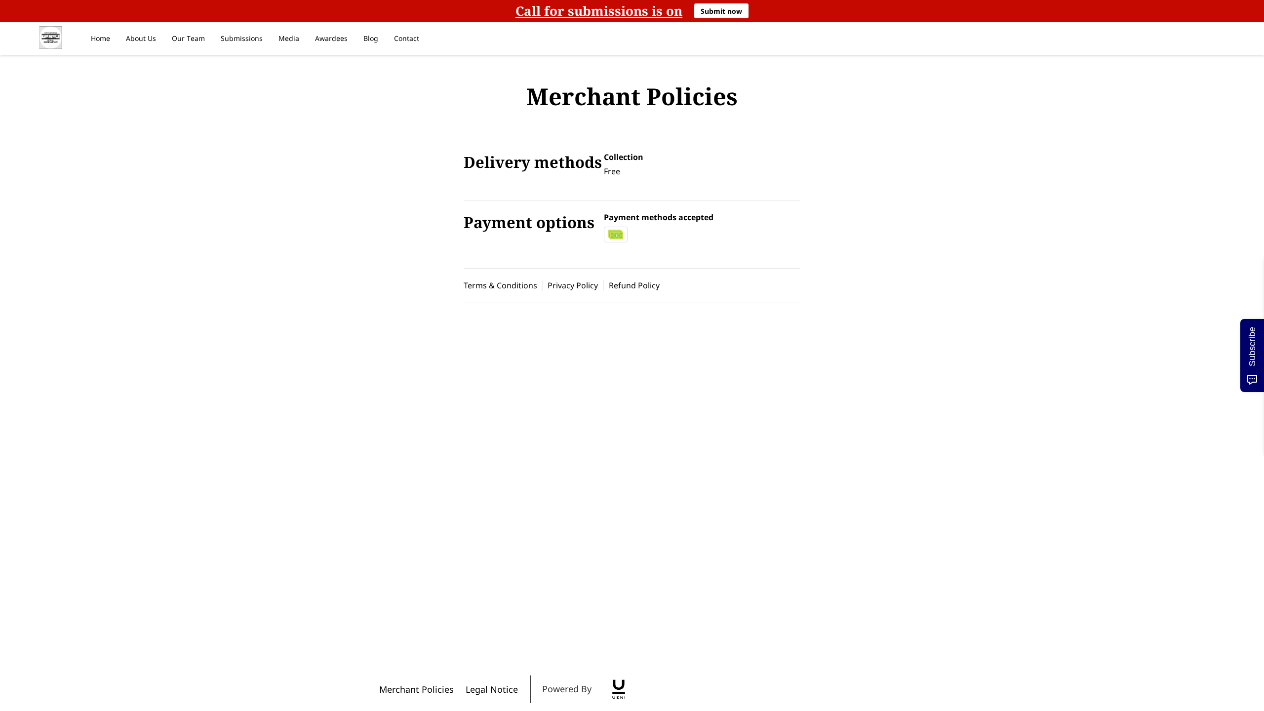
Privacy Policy (573, 285)
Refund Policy (634, 285)
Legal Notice (492, 689)
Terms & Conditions (500, 285)
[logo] (618, 689)
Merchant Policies (416, 689)
